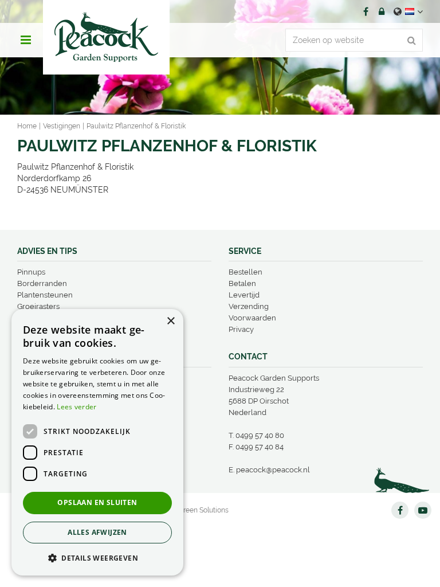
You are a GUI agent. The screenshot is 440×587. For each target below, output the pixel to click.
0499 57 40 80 (259, 435)
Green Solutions (203, 510)
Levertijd (244, 295)
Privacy (241, 329)
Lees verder (76, 407)
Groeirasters (38, 306)
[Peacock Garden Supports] (106, 37)
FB (365, 11)
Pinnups (31, 272)
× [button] (170, 321)
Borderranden (42, 283)
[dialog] (97, 442)
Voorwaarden (252, 318)
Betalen (242, 283)
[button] (97, 557)
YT (422, 510)
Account (381, 11)
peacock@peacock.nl (273, 469)
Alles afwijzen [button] (97, 532)
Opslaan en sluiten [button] (97, 502)
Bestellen (245, 272)
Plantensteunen (45, 295)
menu (25, 40)
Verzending (249, 306)
